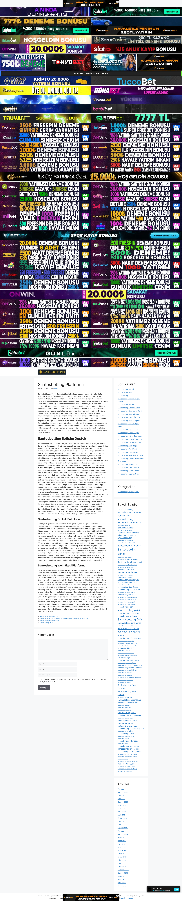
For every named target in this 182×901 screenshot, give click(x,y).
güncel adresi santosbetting (128, 533)
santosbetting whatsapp (128, 741)
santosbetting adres (125, 540)
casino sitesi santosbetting (125, 517)
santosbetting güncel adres (129, 633)
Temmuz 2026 (123, 789)
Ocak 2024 (122, 850)
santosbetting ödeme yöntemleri (128, 761)
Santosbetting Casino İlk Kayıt (129, 417)
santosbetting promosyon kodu (128, 702)
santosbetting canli (125, 577)
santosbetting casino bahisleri (127, 597)
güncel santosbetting (127, 535)
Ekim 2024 (122, 821)
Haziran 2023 (123, 873)
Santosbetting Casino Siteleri (129, 408)
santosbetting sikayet (124, 710)
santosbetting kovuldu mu (137, 658)
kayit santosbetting (125, 538)
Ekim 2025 (122, 795)
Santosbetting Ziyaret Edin (128, 429)
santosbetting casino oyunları (127, 602)
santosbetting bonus (46, 618)
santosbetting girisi (129, 610)
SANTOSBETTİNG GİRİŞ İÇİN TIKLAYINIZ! (91, 73)
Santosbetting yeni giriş (129, 749)
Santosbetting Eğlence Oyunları (129, 474)
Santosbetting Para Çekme (127, 693)
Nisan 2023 (122, 879)
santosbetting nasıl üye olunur (125, 675)
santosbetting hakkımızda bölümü (126, 653)
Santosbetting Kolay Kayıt (127, 446)
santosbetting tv (125, 723)
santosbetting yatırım (123, 743)
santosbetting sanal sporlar (124, 707)
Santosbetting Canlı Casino (128, 587)
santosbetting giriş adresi (129, 623)
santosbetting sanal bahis (124, 705)
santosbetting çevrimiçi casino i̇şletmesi (127, 756)
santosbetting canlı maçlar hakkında (126, 592)
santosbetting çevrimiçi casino (127, 754)
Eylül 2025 (121, 799)
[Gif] (91, 176)
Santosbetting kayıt (124, 658)
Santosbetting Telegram (128, 720)
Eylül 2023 (122, 863)
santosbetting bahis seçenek (124, 557)
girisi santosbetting (124, 525)
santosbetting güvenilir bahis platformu (127, 643)
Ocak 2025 (122, 812)
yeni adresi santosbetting (127, 769)
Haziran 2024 (123, 834)
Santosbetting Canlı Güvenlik (129, 467)
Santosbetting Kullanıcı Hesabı (129, 442)
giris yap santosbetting (125, 530)
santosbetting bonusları (125, 575)
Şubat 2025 (122, 808)
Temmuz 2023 (123, 870)
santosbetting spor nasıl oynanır (125, 718)
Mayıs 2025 (122, 805)
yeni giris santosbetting (125, 771)
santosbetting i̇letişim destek (63, 618)
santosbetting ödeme (123, 759)
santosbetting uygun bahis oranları (126, 736)
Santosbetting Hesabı (126, 404)
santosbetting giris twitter (129, 613)
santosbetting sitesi (127, 712)
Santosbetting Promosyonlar (49, 616)
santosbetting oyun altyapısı (124, 682)
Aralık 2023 (122, 854)
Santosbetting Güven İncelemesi (130, 439)
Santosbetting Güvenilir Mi (126, 648)
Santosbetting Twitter (126, 734)
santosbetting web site (123, 738)
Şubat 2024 (122, 847)
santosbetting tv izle (125, 731)
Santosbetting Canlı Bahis (127, 582)
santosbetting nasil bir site (128, 670)
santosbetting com (125, 607)
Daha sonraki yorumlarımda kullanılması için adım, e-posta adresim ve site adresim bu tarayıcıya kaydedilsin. (73, 680)
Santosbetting (123, 396)
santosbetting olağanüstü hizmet (125, 680)
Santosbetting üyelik (126, 764)
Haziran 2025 (123, 802)
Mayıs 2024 (122, 837)
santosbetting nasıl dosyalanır (125, 672)
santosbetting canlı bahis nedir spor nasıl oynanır (129, 584)
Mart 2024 (122, 844)
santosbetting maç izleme (128, 660)
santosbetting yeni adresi (128, 746)
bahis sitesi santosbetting (130, 512)
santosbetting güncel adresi (129, 638)
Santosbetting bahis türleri (126, 567)
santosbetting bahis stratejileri (127, 565)
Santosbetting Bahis (127, 551)
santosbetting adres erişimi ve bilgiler (127, 542)
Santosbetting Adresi (126, 389)
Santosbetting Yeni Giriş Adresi (129, 751)
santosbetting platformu (80, 618)
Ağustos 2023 (123, 867)
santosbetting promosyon (129, 700)
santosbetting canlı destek (129, 590)
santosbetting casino (125, 595)
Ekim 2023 (122, 860)
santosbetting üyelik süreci (126, 766)
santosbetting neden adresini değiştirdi (130, 677)
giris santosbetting (126, 528)
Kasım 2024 (122, 818)
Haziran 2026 (123, 792)
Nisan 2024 (122, 841)
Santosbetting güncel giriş (126, 641)
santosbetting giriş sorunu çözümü (126, 625)
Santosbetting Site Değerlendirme (130, 455)
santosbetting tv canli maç (128, 726)
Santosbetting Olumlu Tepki (128, 433)
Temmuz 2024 (123, 831)
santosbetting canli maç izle (128, 580)
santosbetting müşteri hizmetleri (130, 668)
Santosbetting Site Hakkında (128, 414)
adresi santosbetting (125, 510)
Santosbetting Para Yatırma (127, 686)
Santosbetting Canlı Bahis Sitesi (130, 411)
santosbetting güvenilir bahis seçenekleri (127, 645)
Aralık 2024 (122, 815)
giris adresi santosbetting (129, 522)
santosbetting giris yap (127, 616)
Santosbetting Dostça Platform (129, 464)
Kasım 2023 (122, 857)
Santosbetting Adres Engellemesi (130, 436)
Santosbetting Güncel (128, 628)
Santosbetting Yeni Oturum (128, 452)
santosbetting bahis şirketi (126, 569)
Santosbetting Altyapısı (47, 622)
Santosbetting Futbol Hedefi (128, 471)
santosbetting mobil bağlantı (127, 663)
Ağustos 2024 (123, 828)
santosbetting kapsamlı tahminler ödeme (127, 655)
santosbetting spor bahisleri (129, 715)
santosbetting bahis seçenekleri (128, 559)
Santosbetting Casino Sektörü (49, 620)
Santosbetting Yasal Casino (128, 449)
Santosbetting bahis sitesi (130, 562)
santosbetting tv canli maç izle (131, 729)
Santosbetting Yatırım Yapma (129, 421)
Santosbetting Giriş (125, 392)
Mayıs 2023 (122, 876)
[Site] (45, 128)
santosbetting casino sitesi (126, 604)
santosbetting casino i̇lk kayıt (127, 599)
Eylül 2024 (122, 825)
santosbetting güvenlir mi (124, 650)
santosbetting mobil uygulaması (130, 665)
